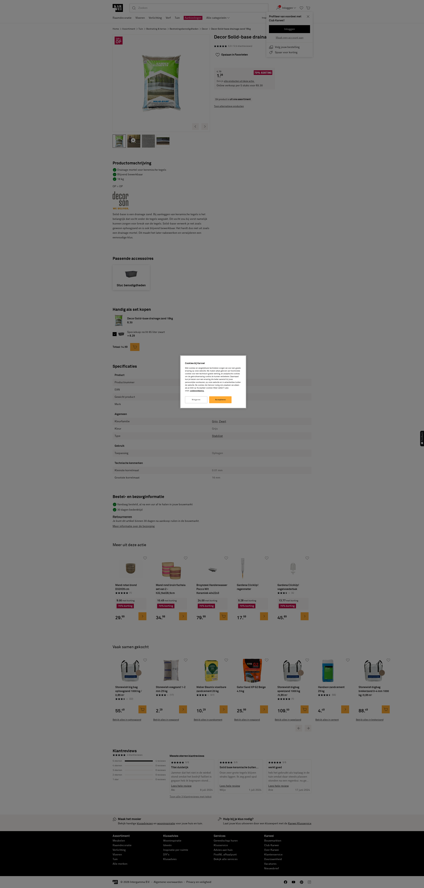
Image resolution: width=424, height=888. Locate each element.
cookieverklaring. (197, 391)
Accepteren (220, 400)
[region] (213, 381)
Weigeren (196, 400)
